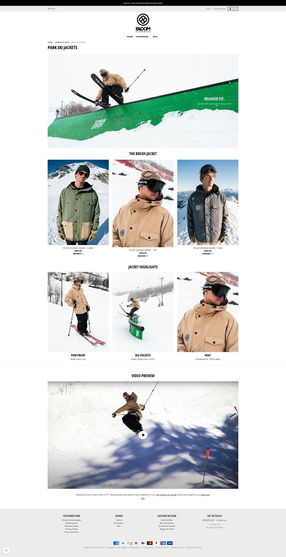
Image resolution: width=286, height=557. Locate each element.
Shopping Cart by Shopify (116, 547)
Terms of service (162, 547)
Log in (208, 9)
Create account (219, 9)
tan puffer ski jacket (166, 494)
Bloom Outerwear (96, 547)
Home (50, 42)
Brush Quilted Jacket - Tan (143, 250)
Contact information (194, 547)
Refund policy (134, 547)
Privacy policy (147, 547)
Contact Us (221, 520)
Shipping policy (177, 547)
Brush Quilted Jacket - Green (78, 248)
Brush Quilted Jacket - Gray (207, 248)
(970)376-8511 (208, 520)
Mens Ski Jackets (62, 42)
